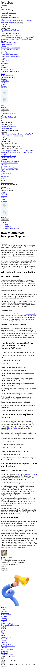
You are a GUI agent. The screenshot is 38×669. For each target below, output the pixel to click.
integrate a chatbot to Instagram (27, 474)
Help (2, 61)
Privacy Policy (5, 639)
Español (7, 113)
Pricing (3, 58)
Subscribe (4, 570)
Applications (5, 63)
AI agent (5, 13)
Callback (16, 30)
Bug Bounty (4, 653)
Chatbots (20, 21)
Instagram (4, 628)
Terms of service (6, 637)
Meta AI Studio (12, 428)
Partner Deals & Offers (8, 646)
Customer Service (6, 15)
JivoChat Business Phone (10, 37)
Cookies (3, 640)
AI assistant (12, 13)
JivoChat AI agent (11, 522)
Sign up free (5, 109)
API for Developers (7, 649)
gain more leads (30, 314)
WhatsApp (28, 21)
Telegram (11, 22)
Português (13, 113)
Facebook (4, 611)
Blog (2, 65)
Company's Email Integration (10, 625)
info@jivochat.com (7, 654)
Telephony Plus (14, 39)
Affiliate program (6, 60)
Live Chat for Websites (9, 21)
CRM (30, 39)
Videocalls (24, 39)
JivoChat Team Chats (26, 37)
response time (5, 282)
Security (3, 635)
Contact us (4, 642)
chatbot (31, 285)
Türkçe (3, 113)
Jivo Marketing (7, 30)
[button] (19, 6)
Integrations (4, 651)
